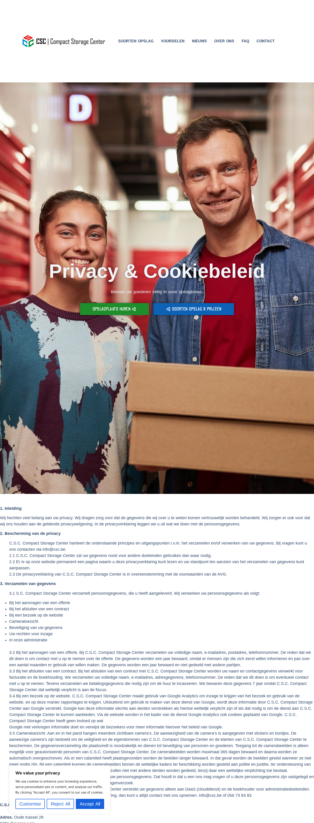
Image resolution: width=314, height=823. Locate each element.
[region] (59, 789)
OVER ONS (224, 41)
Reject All (60, 803)
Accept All (90, 803)
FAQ (245, 41)
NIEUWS (199, 41)
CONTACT (266, 41)
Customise (30, 803)
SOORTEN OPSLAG (136, 41)
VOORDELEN (173, 41)
